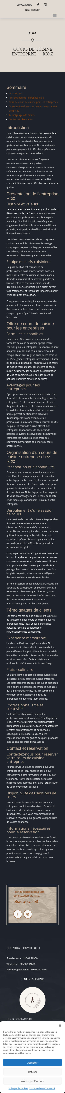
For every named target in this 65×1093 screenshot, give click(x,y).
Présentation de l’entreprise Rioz (26, 97)
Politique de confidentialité (42, 1088)
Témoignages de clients (21, 115)
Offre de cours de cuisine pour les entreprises (33, 102)
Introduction (15, 93)
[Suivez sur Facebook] (38, 5)
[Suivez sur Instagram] (45, 5)
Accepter (32, 1062)
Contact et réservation (21, 119)
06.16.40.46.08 (26, 901)
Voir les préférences (32, 1081)
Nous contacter (32, 10)
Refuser (32, 1071)
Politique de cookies (18, 1088)
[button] (60, 1025)
